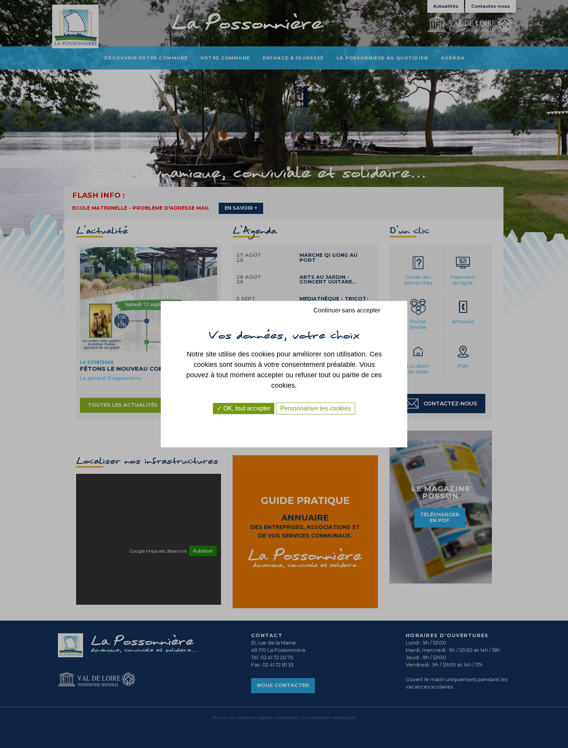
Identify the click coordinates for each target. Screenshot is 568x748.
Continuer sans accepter (346, 310)
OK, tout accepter (246, 408)
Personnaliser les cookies (315, 408)
